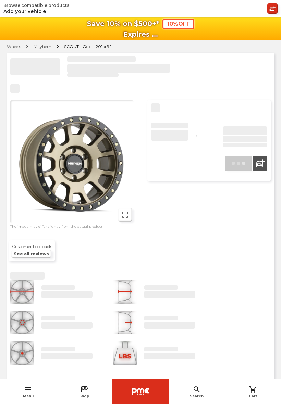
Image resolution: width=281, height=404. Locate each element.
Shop (84, 392)
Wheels (14, 46)
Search (197, 392)
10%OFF (178, 24)
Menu (28, 392)
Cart (253, 392)
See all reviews (31, 253)
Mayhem (42, 46)
